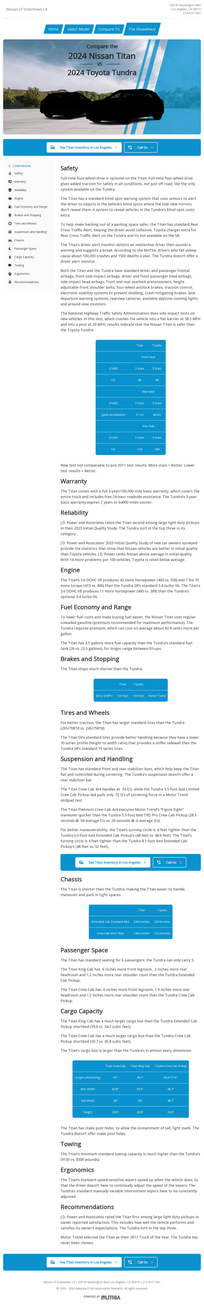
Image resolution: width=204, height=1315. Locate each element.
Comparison (22, 166)
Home (53, 29)
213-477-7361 (192, 13)
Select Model (78, 29)
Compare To (109, 29)
